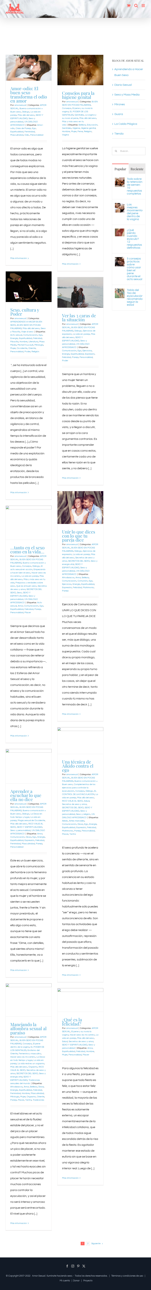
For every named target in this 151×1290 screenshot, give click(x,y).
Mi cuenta (65, 1280)
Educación (92, 125)
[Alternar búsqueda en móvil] (136, 6)
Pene (80, 131)
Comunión (83, 581)
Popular (120, 169)
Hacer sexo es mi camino (22, 1057)
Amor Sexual (38, 1276)
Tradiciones (38, 1100)
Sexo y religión (83, 814)
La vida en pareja (81, 334)
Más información (18, 258)
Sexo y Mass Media (127, 94)
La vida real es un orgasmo (31, 1063)
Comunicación (30, 335)
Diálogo (25, 112)
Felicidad (37, 338)
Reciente (137, 169)
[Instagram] (72, 1266)
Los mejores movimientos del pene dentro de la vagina (135, 212)
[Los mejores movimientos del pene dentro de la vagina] (119, 205)
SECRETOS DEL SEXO (79, 561)
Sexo (19, 592)
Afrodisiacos (68, 577)
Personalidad (36, 135)
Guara (118, 114)
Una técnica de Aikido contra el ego (77, 766)
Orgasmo (33, 1067)
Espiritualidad (16, 131)
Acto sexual (16, 335)
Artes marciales (77, 821)
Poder (27, 351)
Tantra (72, 834)
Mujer (73, 131)
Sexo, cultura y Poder (24, 312)
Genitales (79, 115)
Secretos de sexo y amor (74, 804)
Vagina (65, 135)
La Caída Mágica (125, 123)
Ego (34, 128)
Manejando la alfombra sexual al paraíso (28, 1028)
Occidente (22, 348)
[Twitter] (83, 1266)
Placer (27, 612)
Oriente (32, 348)
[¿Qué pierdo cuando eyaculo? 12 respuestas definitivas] (119, 231)
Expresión (90, 354)
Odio (26, 135)
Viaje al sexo (27, 332)
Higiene (76, 128)
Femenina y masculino (30, 1053)
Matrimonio (88, 587)
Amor (78, 577)
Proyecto (87, 1280)
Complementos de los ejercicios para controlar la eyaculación (78, 787)
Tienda (119, 133)
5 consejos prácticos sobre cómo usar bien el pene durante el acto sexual (134, 269)
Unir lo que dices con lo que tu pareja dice (78, 536)
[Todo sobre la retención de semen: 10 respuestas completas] (119, 180)
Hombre (66, 131)
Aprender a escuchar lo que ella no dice (25, 795)
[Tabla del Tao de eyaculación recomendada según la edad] (119, 291)
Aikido (65, 821)
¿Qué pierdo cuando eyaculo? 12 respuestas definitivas (134, 239)
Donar (76, 1280)
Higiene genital (88, 128)
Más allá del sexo (26, 115)
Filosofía (14, 341)
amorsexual (20, 105)
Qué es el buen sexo (26, 586)
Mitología (38, 345)
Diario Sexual (123, 84)
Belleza (82, 125)
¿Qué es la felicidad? (72, 1021)
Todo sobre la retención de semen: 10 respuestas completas (134, 186)
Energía (14, 338)
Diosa (80, 824)
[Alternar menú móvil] (143, 6)
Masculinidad (16, 135)
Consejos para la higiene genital (78, 95)
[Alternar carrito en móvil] (129, 6)
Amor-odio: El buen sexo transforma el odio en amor (28, 94)
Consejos (66, 108)
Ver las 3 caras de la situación (79, 317)
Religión (88, 131)
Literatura (33, 341)
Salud (86, 801)
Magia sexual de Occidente (31, 820)
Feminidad (29, 131)
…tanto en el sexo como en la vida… (27, 549)
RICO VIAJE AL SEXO (72, 801)
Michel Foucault (25, 345)
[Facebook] (67, 1266)
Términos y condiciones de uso (127, 1276)
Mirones (119, 104)
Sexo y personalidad (20, 830)
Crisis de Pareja (23, 128)
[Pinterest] (78, 1266)
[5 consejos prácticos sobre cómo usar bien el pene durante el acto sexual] (119, 260)
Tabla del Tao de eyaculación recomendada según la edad (135, 297)
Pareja (75, 357)
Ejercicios (87, 350)
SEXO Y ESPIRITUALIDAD (29, 827)
